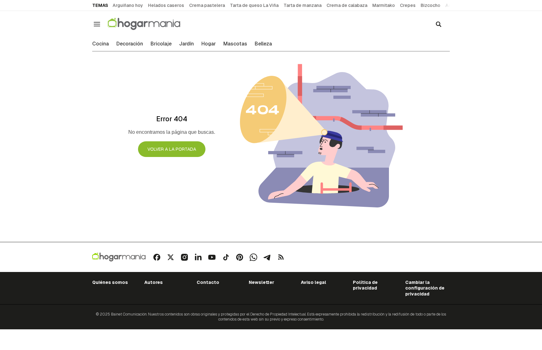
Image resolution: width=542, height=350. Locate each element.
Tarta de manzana (302, 5)
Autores (153, 282)
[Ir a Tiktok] (226, 257)
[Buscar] (438, 24)
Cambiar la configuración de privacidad (424, 288)
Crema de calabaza (347, 5)
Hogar (208, 44)
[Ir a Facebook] (157, 257)
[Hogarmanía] (150, 24)
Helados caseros (166, 5)
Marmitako (383, 5)
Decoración (129, 44)
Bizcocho (430, 5)
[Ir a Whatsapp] (253, 257)
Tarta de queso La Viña (254, 5)
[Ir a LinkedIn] (198, 257)
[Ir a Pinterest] (239, 257)
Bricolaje (161, 44)
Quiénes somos (110, 282)
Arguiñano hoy (128, 5)
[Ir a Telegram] (267, 257)
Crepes (408, 5)
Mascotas (235, 44)
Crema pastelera (207, 5)
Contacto (208, 282)
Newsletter (261, 282)
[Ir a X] (170, 257)
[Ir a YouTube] (212, 257)
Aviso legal (313, 282)
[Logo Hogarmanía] (119, 257)
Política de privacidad (365, 285)
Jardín (186, 44)
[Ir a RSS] (281, 257)
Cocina (100, 44)
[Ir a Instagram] (184, 257)
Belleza (263, 44)
